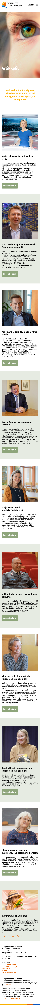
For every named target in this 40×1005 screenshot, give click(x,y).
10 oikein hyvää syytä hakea (13, 936)
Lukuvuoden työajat (10, 967)
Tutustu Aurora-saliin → (11, 998)
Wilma (4, 970)
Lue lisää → (8, 985)
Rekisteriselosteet (9, 972)
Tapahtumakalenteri (10, 965)
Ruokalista (6, 969)
